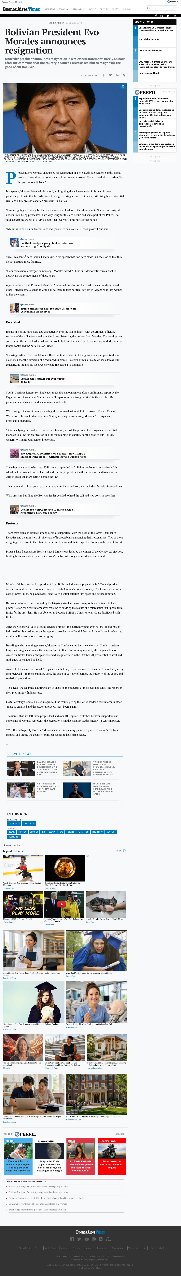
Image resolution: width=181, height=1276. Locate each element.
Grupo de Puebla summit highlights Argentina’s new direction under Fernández (47, 1198)
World (92, 9)
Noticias (64, 1248)
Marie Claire (50, 1248)
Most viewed (144, 22)
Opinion (127, 9)
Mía (160, 1248)
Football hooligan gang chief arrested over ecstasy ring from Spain (48, 245)
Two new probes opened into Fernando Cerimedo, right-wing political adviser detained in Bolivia (104, 768)
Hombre (89, 1248)
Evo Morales (14, 823)
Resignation (14, 837)
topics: (11, 828)
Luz (152, 1248)
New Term (111, 832)
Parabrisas (102, 1248)
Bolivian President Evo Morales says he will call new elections (38, 1192)
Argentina (50, 9)
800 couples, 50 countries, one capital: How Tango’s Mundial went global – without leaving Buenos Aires (53, 455)
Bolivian (52, 832)
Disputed (34, 832)
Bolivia (12, 832)
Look (144, 1248)
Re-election (83, 832)
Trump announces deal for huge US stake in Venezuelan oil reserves (48, 310)
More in (8, 1134)
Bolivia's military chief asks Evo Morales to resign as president (39, 1186)
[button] (123, 87)
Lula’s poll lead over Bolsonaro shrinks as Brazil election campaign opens (103, 788)
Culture (104, 9)
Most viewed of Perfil (155, 92)
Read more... (29, 239)
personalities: (15, 820)
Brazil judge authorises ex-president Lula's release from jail (37, 1209)
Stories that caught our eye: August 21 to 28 (43, 380)
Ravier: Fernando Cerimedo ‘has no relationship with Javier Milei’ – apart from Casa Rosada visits (48, 768)
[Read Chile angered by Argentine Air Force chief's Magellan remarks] (21, 784)
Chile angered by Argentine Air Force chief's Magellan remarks (48, 787)
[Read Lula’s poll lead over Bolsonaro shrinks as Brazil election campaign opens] (77, 784)
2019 (43, 832)
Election (22, 832)
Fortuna (76, 1248)
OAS (61, 832)
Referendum (97, 832)
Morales (70, 832)
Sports (115, 9)
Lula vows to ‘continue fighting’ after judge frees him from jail (38, 1203)
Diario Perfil (24, 1248)
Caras (37, 1248)
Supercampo (118, 1248)
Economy (63, 9)
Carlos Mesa (29, 823)
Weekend (132, 1248)
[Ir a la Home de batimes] (90, 1232)
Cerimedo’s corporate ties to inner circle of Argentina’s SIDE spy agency (48, 511)
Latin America (79, 9)
